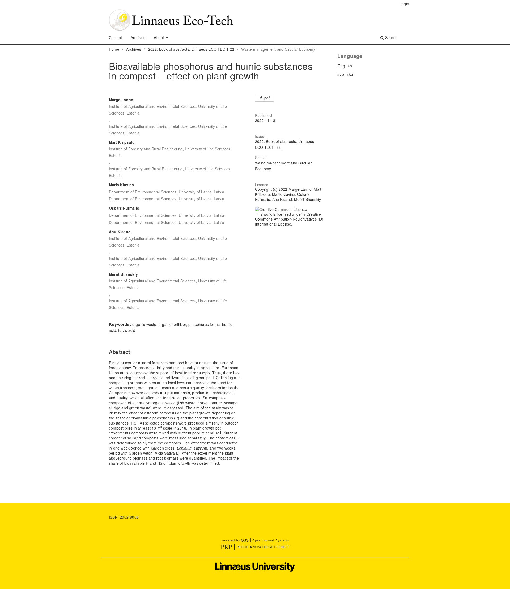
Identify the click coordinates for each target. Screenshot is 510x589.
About (159, 37)
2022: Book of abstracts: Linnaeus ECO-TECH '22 (191, 49)
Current (115, 37)
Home (114, 49)
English (344, 66)
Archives (138, 37)
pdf (266, 97)
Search (390, 37)
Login (404, 3)
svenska (345, 74)
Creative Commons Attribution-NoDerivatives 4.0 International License (289, 219)
